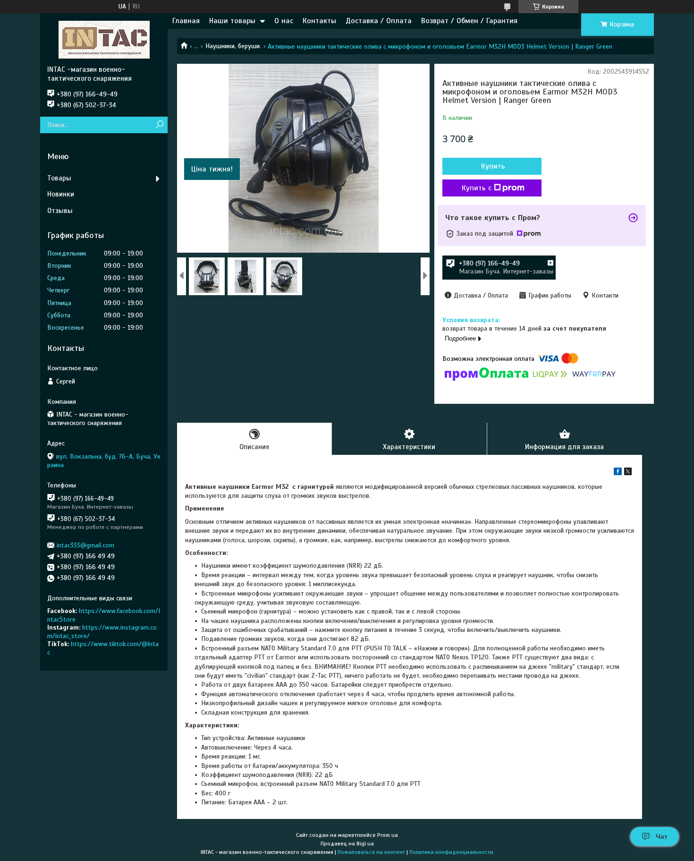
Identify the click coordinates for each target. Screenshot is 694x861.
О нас (283, 21)
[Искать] (159, 125)
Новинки (60, 194)
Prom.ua (387, 835)
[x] (628, 473)
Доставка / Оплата (379, 21)
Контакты (319, 21)
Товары (59, 178)
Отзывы (60, 210)
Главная (186, 21)
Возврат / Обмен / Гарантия (469, 21)
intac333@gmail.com (85, 545)
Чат (662, 836)
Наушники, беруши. (233, 46)
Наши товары (232, 21)
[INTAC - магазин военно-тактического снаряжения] (104, 39)
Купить (493, 166)
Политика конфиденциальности (451, 852)
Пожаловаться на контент (371, 852)
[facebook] (618, 473)
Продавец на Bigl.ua (347, 843)
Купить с (476, 188)
